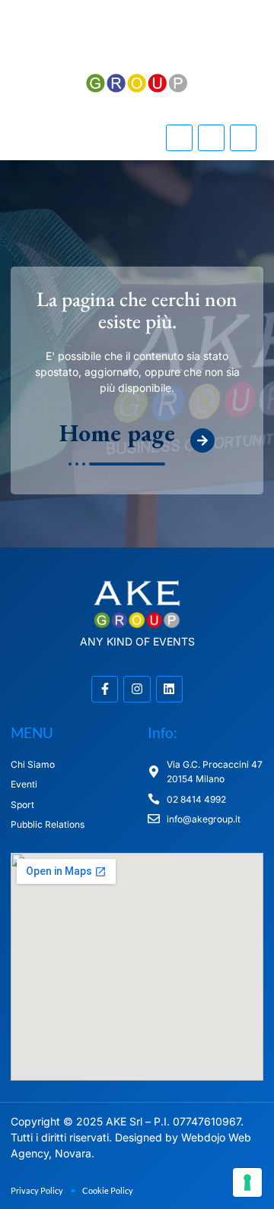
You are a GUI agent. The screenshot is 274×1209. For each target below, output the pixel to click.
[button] (68, 138)
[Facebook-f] (179, 138)
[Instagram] (211, 138)
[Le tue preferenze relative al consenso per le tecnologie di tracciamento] (247, 1182)
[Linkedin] (243, 138)
